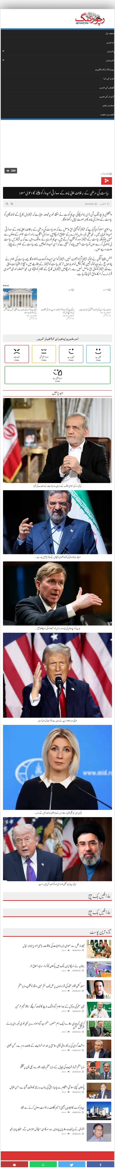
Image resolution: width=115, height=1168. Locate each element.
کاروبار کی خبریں (106, 96)
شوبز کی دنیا (108, 78)
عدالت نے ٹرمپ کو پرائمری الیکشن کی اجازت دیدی (95, 309)
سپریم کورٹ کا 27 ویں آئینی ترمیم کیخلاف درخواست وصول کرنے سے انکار (52, 1107)
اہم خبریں (110, 42)
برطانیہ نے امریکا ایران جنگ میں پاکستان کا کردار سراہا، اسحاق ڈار (57, 966)
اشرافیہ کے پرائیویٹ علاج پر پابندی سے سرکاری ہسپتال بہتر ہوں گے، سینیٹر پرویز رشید (47, 1129)
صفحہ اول (110, 33)
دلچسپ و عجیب (107, 114)
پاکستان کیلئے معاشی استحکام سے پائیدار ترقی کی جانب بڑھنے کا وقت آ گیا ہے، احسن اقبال (46, 1087)
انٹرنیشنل (110, 60)
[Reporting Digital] (90, 18)
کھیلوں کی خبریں (107, 87)
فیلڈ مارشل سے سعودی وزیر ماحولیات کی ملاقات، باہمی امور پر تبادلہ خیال (53, 945)
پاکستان (110, 51)
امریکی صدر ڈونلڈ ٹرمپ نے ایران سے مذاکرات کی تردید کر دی (57, 720)
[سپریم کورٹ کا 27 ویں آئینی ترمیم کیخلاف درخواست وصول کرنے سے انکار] (99, 1111)
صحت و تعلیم (108, 105)
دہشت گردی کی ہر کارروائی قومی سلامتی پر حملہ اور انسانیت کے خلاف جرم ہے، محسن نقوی (45, 1045)
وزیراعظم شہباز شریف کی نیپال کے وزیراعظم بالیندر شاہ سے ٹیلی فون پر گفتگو (52, 1067)
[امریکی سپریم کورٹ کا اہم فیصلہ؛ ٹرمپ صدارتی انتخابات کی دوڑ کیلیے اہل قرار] (57, 298)
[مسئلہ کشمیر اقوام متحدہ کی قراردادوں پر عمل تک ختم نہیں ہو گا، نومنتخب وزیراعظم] (99, 989)
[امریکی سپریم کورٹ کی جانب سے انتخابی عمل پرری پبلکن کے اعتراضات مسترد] (20, 298)
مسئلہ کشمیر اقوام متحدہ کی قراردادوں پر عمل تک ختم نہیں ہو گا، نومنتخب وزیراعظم (51, 986)
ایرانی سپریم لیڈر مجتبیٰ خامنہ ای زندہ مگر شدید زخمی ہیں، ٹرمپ (57, 884)
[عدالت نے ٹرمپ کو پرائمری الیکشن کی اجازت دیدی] (94, 298)
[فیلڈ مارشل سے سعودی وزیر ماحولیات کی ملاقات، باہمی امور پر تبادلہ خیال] (99, 949)
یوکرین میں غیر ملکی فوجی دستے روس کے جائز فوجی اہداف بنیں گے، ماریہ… (57, 813)
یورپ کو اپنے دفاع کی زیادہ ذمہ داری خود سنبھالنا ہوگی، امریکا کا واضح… (57, 628)
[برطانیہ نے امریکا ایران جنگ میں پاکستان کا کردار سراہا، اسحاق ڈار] (99, 969)
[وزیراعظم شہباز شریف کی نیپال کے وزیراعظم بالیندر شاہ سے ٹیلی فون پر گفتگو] (99, 1070)
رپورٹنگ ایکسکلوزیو (104, 69)
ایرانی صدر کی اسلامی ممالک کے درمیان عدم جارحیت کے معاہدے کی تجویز (58, 486)
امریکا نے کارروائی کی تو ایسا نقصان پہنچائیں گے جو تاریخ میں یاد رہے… (58, 557)
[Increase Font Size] (12, 203)
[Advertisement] (57, 145)
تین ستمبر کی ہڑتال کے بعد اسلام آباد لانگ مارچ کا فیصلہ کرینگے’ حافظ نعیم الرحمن (49, 1006)
